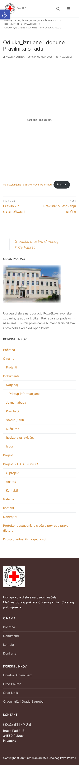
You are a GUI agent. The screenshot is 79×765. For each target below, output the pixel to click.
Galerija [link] (8, 499)
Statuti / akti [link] (15, 420)
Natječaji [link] (12, 385)
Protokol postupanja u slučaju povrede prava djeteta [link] (35, 528)
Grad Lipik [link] (10, 693)
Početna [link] (9, 350)
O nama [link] (8, 358)
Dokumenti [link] (11, 376)
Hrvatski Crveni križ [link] (17, 675)
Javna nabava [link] (16, 402)
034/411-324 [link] (17, 724)
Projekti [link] (11, 367)
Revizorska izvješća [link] (20, 437)
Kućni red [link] (12, 429)
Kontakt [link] (8, 508)
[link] (5, 14)
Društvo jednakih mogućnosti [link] (24, 539)
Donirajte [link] (9, 653)
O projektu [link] (13, 473)
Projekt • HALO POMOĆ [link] (20, 464)
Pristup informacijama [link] (24, 394)
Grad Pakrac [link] (12, 684)
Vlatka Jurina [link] (15, 57)
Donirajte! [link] (10, 517)
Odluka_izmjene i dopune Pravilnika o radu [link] (27, 184)
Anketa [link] (11, 482)
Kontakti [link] (12, 490)
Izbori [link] (10, 446)
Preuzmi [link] (61, 184)
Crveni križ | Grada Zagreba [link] (23, 701)
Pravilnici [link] (65, 57)
